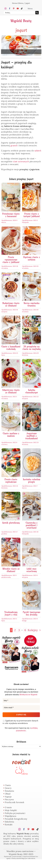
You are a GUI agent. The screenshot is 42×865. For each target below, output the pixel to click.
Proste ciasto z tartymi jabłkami (31, 215)
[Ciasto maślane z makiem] (10, 404)
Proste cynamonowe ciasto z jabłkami (11, 260)
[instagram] (5, 8)
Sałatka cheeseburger (31, 391)
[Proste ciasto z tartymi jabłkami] (31, 184)
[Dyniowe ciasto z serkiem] (31, 227)
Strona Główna (17, 3)
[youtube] (18, 8)
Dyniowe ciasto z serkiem (31, 258)
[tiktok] (22, 8)
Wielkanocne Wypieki (28, 695)
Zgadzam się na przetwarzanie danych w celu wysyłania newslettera (20, 721)
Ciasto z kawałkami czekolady (10, 347)
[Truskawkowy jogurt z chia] (10, 582)
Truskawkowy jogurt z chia (10, 613)
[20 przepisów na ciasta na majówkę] (31, 317)
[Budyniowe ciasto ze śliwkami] (10, 273)
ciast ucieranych (21, 161)
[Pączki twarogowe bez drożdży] (31, 582)
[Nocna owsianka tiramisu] (31, 273)
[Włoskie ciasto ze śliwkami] (10, 539)
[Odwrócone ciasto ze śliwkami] (10, 360)
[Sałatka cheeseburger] (31, 360)
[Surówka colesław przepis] (31, 449)
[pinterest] (14, 8)
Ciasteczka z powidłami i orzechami (31, 525)
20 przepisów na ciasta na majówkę (32, 347)
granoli (14, 145)
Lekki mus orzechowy (31, 570)
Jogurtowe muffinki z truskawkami (31, 436)
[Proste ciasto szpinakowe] (10, 449)
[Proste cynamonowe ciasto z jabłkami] (10, 227)
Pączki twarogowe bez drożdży (31, 613)
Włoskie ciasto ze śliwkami (10, 570)
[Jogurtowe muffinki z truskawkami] (31, 404)
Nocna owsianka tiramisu (31, 304)
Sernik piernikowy (11, 522)
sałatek (37, 150)
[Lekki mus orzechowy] (31, 539)
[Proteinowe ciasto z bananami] (10, 184)
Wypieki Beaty (21, 20)
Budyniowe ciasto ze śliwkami (10, 304)
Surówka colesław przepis (31, 480)
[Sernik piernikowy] (10, 493)
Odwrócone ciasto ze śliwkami (11, 391)
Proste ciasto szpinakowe (11, 480)
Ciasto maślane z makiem (11, 434)
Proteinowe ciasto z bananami (11, 215)
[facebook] (10, 8)
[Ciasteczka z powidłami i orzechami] (31, 493)
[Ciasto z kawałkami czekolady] (10, 317)
